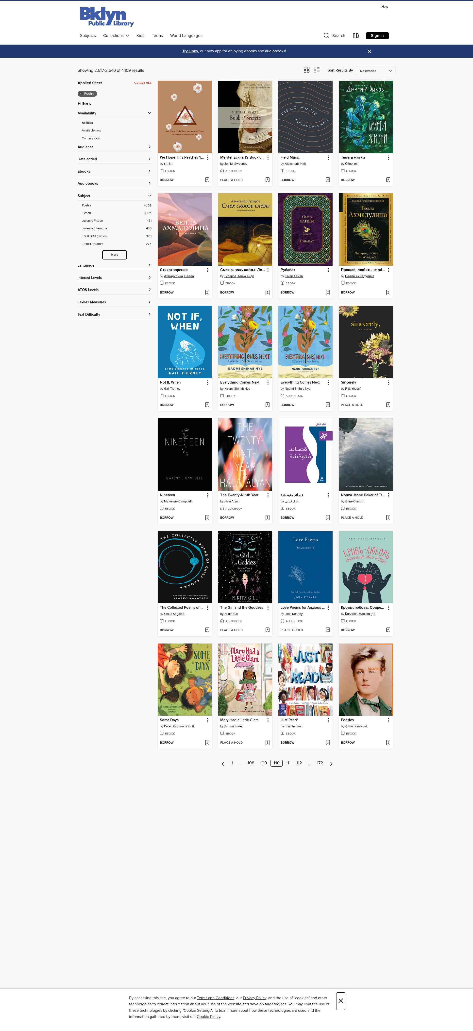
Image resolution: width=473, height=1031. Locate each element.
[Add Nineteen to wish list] (207, 518)
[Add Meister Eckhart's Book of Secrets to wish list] (267, 180)
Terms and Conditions (215, 997)
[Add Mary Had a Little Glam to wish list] (267, 743)
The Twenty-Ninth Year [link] (239, 495)
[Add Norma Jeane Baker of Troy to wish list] (388, 518)
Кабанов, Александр (360, 614)
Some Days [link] (169, 720)
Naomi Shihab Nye (237, 389)
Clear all (143, 83)
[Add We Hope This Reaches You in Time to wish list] (207, 180)
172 (320, 763)
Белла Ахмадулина (359, 276)
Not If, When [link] (170, 382)
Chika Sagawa (174, 614)
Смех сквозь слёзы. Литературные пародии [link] (242, 270)
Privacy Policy (254, 997)
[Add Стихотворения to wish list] (207, 293)
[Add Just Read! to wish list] (328, 743)
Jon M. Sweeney (235, 164)
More (114, 255)
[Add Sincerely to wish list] (388, 405)
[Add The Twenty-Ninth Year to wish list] (267, 518)
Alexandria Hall (295, 164)
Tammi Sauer (233, 726)
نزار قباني (291, 501)
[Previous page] (223, 763)
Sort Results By (340, 70)
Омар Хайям (294, 276)
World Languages (186, 35)
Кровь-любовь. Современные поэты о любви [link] (363, 608)
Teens (157, 35)
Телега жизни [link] (353, 157)
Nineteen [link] (167, 495)
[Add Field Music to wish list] (328, 180)
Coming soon (91, 138)
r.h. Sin (168, 164)
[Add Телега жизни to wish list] (388, 180)
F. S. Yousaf (353, 389)
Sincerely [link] (348, 382)
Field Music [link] (290, 157)
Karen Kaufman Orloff (179, 726)
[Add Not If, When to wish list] (207, 405)
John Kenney (294, 614)
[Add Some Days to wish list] (207, 743)
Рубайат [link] (288, 270)
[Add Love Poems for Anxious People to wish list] (328, 630)
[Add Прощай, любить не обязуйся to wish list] (388, 293)
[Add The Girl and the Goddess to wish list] (267, 630)
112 (299, 763)
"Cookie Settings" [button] (197, 1010)
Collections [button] (114, 35)
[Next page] (331, 763)
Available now (91, 130)
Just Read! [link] (289, 720)
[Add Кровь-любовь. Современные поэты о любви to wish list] (388, 630)
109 (263, 763)
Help (385, 7)
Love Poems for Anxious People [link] (303, 608)
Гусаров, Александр (239, 276)
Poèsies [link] (347, 720)
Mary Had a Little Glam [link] (239, 720)
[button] (334, 36)
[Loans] (356, 36)
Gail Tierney (172, 389)
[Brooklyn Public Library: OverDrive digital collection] (107, 17)
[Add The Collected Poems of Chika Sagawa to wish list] (207, 630)
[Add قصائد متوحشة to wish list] (328, 518)
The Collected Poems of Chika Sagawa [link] (182, 608)
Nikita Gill (231, 614)
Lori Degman (294, 726)
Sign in (377, 35)
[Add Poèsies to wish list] (388, 743)
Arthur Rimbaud (356, 726)
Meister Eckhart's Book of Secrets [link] (242, 157)
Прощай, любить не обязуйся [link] (363, 270)
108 (251, 763)
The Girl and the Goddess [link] (241, 608)
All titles (87, 123)
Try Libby (190, 51)
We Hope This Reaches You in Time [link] (182, 157)
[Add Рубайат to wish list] (328, 293)
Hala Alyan (231, 501)
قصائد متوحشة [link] (292, 495)
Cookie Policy (208, 1016)
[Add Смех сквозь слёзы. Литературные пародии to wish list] (267, 293)
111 (288, 763)
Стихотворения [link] (174, 270)
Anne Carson (354, 501)
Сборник (351, 164)
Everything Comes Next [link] (239, 382)
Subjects (88, 35)
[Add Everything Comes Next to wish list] (267, 405)
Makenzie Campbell (178, 501)
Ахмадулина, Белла (179, 276)
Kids (140, 35)
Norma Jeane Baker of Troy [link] (363, 495)
